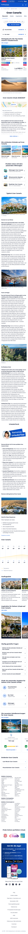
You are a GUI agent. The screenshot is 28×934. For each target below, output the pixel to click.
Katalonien (17, 804)
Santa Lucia (17, 795)
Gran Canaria (17, 810)
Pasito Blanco (4, 795)
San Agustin (17, 780)
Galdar (2, 783)
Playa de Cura (4, 786)
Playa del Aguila (18, 791)
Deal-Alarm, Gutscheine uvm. (14, 898)
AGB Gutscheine (14, 918)
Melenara (16, 794)
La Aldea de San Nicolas (19, 789)
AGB (14, 915)
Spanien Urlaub (14, 8)
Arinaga (16, 782)
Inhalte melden (14, 895)
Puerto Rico (17, 778)
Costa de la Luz (4, 808)
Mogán (2, 780)
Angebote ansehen (5, 535)
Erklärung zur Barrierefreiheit (14, 921)
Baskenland (3, 816)
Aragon (16, 813)
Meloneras (17, 786)
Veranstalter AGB (14, 901)
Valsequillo (3, 794)
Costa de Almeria (4, 815)
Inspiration (19, 16)
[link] (22, 5)
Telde (2, 781)
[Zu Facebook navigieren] (6, 884)
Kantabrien (17, 814)
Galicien (3, 805)
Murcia (2, 813)
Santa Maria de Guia (5, 793)
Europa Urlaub (6, 8)
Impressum (14, 927)
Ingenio (2, 787)
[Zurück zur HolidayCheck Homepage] (5, 5)
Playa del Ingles (18, 777)
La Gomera (3, 821)
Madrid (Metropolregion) (6, 809)
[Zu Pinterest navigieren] (16, 884)
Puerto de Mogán (18, 781)
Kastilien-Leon (4, 810)
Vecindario (17, 783)
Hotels (12, 16)
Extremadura (4, 817)
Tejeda (16, 787)
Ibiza (16, 817)
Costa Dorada (17, 809)
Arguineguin (17, 788)
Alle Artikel (4, 610)
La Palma (3, 819)
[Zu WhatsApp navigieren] (19, 884)
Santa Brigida (4, 789)
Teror (2, 791)
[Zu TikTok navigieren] (13, 884)
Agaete (2, 782)
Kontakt (19, 1)
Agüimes (3, 792)
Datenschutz (14, 906)
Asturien (3, 811)
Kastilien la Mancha (18, 815)
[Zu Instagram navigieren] (10, 884)
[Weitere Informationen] (14, 68)
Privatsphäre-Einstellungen (14, 909)
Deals (3, 1)
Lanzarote (17, 811)
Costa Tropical (18, 819)
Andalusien (3, 804)
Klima (25, 16)
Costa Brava (17, 808)
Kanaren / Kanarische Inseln (7, 799)
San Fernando (17, 793)
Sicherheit (14, 924)
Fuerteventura (4, 814)
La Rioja (16, 820)
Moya (16, 792)
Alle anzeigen (4, 42)
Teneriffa (16, 805)
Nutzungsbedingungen (14, 904)
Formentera (17, 821)
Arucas (2, 788)
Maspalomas (4, 778)
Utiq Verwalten (14, 912)
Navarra (3, 820)
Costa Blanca (17, 803)
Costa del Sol (4, 803)
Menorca (16, 816)
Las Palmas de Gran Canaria (7, 777)
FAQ (14, 892)
